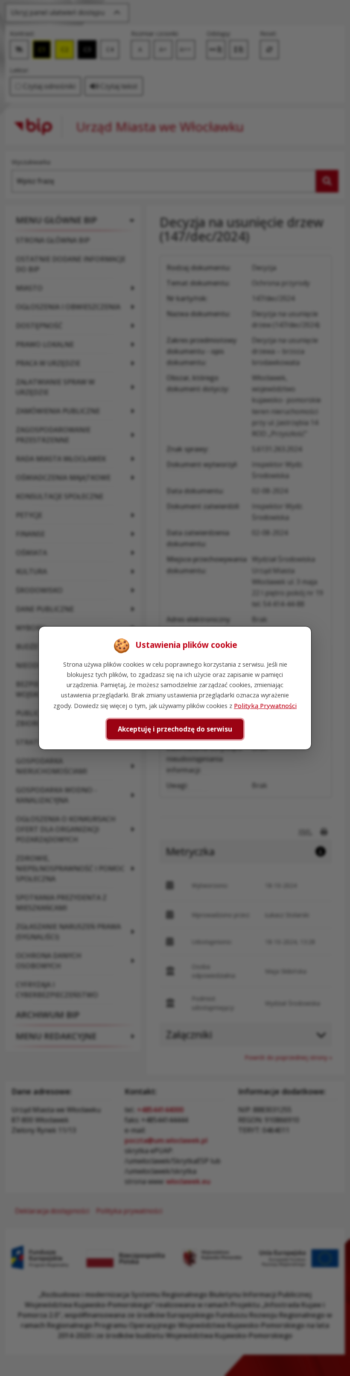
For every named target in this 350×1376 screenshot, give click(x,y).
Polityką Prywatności (265, 705)
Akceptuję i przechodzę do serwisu (175, 729)
